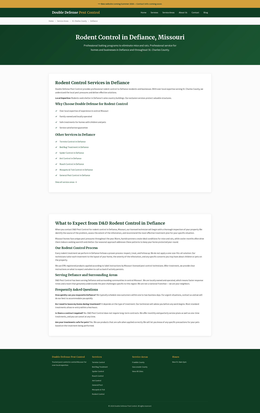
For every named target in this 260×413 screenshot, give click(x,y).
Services (154, 12)
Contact (195, 12)
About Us (183, 12)
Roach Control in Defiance (72, 164)
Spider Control (98, 371)
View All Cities (137, 371)
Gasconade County (139, 367)
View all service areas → (66, 182)
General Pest (97, 385)
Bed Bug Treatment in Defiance (74, 147)
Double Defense (76, 12)
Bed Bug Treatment (100, 367)
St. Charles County (79, 21)
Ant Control (96, 380)
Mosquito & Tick (98, 389)
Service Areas (168, 12)
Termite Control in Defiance (73, 141)
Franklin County (138, 362)
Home (143, 12)
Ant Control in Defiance (70, 158)
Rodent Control (98, 394)
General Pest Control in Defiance (75, 175)
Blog (206, 12)
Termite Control (98, 362)
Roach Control (97, 376)
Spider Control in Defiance (72, 152)
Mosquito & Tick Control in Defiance (76, 169)
